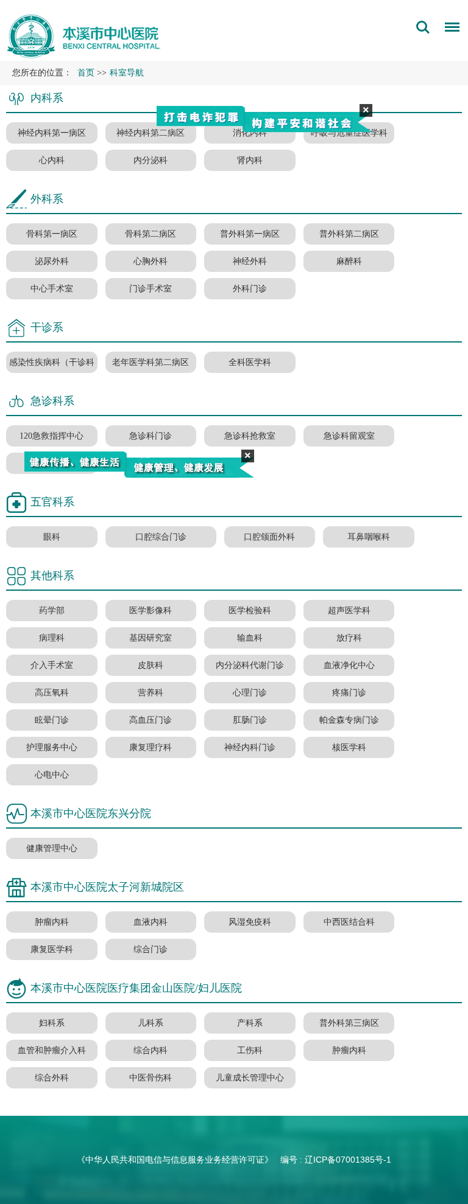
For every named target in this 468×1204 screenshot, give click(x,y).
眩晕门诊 (52, 720)
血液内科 (150, 922)
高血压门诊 (150, 720)
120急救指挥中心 (51, 435)
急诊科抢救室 (249, 435)
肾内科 (250, 160)
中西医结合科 (349, 922)
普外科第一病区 (250, 233)
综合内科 (150, 1050)
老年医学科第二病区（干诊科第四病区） (150, 373)
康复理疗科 (150, 747)
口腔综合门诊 (160, 536)
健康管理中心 (51, 848)
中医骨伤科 (150, 1077)
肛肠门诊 (250, 720)
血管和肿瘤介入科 (52, 1050)
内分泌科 (150, 160)
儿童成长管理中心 (250, 1077)
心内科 (52, 160)
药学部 (52, 610)
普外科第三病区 (349, 1023)
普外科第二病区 (349, 233)
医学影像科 (150, 610)
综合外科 (52, 1077)
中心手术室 (51, 288)
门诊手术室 (150, 288)
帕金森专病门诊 (349, 720)
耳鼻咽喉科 (368, 536)
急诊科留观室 (349, 435)
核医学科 (349, 747)
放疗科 (349, 637)
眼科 (51, 536)
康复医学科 (51, 949)
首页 (85, 72)
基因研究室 (150, 637)
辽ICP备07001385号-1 (348, 1159)
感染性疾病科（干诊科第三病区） (51, 373)
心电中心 (52, 774)
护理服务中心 (51, 747)
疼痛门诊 (349, 692)
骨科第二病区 (150, 233)
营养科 (150, 692)
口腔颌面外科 (269, 536)
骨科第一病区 (51, 233)
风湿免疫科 (250, 922)
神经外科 (250, 261)
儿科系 (150, 1023)
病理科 (52, 637)
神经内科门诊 (249, 747)
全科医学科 (250, 362)
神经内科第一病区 (52, 132)
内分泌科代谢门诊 (250, 665)
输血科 (250, 637)
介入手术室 (51, 665)
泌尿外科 (52, 261)
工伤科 (250, 1050)
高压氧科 (52, 692)
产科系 (250, 1023)
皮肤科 (150, 665)
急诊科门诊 (150, 435)
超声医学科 (349, 610)
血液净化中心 (349, 665)
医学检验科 (250, 610)
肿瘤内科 (52, 922)
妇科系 (52, 1023)
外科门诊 (250, 288)
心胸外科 (150, 261)
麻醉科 (349, 261)
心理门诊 (250, 692)
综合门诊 (150, 949)
